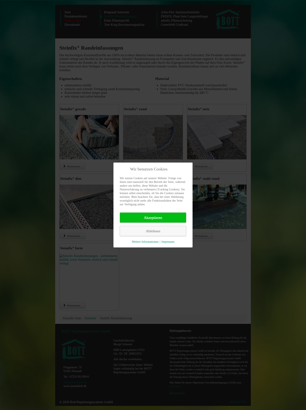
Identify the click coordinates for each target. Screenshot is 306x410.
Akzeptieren (153, 217)
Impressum (168, 241)
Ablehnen (153, 231)
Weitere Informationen (145, 241)
